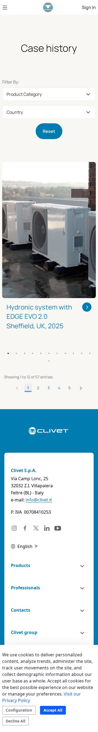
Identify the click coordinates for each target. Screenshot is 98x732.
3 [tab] (24, 353)
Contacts (20, 610)
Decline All (15, 721)
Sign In (89, 7)
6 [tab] (49, 353)
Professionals (25, 588)
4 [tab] (32, 353)
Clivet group (24, 632)
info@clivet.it (39, 500)
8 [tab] (65, 353)
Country (15, 112)
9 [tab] (73, 353)
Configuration (19, 710)
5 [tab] (41, 353)
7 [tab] (57, 353)
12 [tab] (49, 361)
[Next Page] (81, 388)
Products (20, 565)
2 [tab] (16, 353)
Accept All (53, 710)
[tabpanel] (49, 253)
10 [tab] (81, 353)
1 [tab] (8, 353)
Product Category (24, 94)
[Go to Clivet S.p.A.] (48, 7)
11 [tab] (90, 353)
